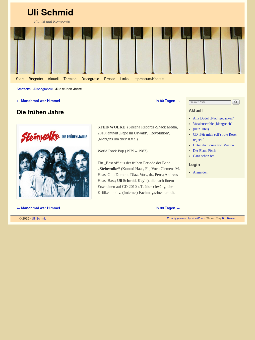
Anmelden (200, 172)
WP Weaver (229, 218)
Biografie (36, 78)
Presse (109, 78)
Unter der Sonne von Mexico (213, 145)
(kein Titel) (201, 129)
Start (20, 78)
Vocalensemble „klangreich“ (212, 124)
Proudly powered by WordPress (186, 218)
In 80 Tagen (168, 100)
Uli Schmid (50, 11)
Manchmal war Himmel (38, 100)
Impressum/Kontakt (148, 78)
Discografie (90, 78)
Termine (70, 78)
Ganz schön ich (203, 156)
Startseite (24, 88)
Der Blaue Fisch (204, 151)
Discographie (43, 88)
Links (124, 78)
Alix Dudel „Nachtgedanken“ (213, 118)
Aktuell (53, 78)
